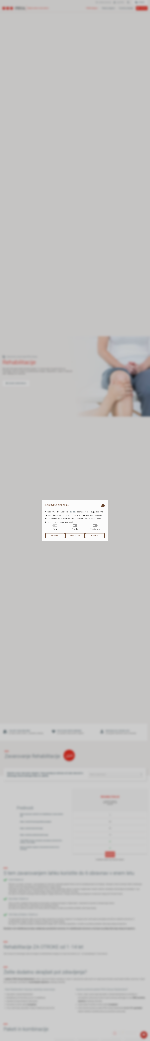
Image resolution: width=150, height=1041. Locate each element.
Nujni (55, 529)
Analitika (75, 529)
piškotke (73, 512)
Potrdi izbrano (75, 535)
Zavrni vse (55, 535)
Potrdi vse (95, 535)
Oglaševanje (95, 529)
